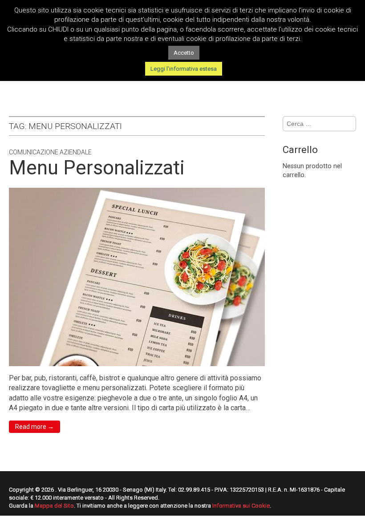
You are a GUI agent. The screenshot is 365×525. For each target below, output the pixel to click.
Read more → (34, 426)
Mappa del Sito (54, 505)
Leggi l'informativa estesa (183, 68)
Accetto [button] (184, 52)
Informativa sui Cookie (241, 505)
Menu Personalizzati (97, 167)
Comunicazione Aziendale (50, 152)
